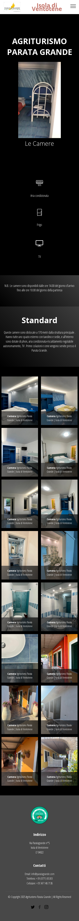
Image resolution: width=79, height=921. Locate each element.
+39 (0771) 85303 (44, 879)
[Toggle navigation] (73, 6)
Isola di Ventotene (47, 6)
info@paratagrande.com (42, 874)
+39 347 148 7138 (44, 883)
